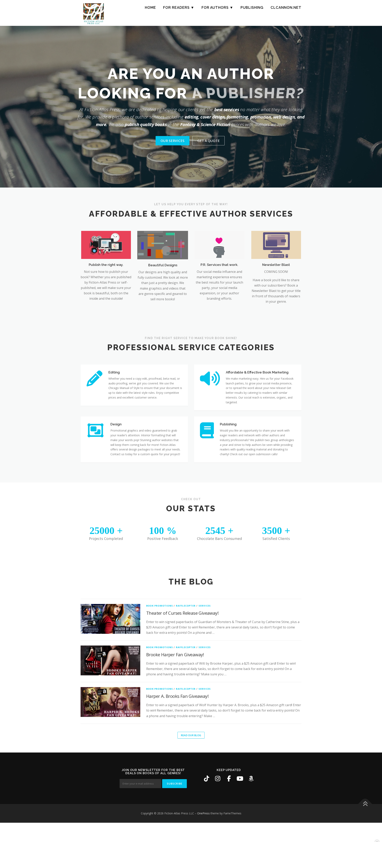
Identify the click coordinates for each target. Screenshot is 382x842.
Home (150, 7)
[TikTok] (207, 779)
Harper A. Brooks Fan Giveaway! (177, 696)
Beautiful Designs (162, 265)
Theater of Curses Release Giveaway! (182, 613)
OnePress (203, 813)
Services (205, 605)
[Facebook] (229, 779)
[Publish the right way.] (106, 244)
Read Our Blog (191, 735)
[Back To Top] (365, 804)
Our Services (172, 140)
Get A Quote (208, 140)
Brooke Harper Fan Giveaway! (175, 654)
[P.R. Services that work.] (219, 244)
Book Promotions (159, 605)
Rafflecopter (186, 605)
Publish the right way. (106, 265)
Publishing (252, 7)
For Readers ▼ (178, 7)
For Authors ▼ (217, 7)
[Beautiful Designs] (162, 245)
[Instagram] (218, 779)
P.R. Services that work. (219, 265)
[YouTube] (240, 779)
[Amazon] (251, 779)
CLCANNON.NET (286, 7)
